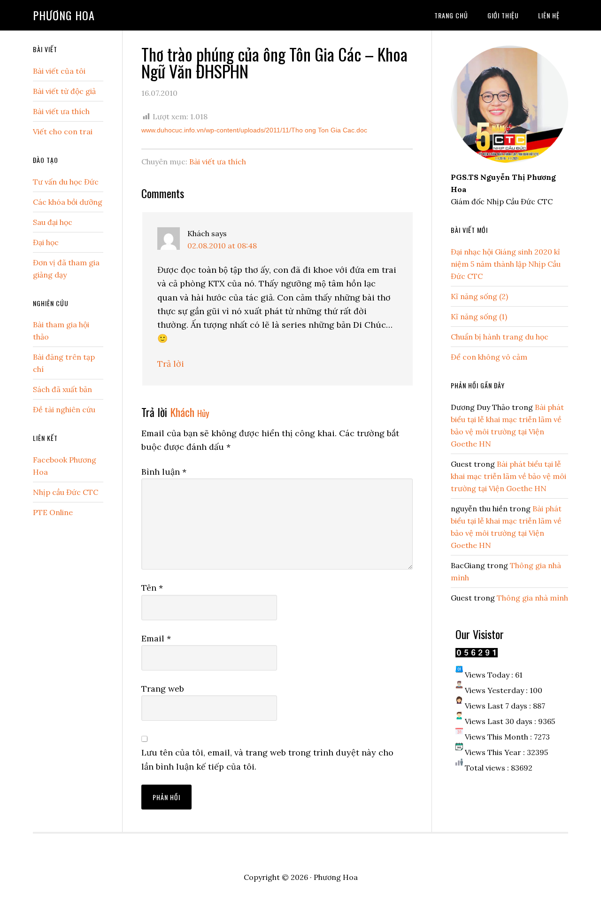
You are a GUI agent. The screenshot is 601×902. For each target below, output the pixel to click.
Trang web (162, 688)
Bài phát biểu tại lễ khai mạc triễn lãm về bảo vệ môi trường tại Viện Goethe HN (508, 476)
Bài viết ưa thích (217, 161)
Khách (182, 411)
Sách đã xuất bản (62, 389)
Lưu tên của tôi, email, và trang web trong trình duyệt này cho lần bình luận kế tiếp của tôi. (267, 759)
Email (156, 638)
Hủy (203, 413)
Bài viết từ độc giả (64, 91)
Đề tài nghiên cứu (64, 409)
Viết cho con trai (62, 131)
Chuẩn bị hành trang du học (499, 336)
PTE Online (53, 512)
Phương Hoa (64, 15)
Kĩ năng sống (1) (479, 316)
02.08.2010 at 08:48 (222, 245)
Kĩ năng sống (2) (479, 296)
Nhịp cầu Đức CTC (65, 492)
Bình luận (163, 471)
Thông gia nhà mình (532, 597)
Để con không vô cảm (489, 357)
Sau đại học (52, 222)
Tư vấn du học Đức (66, 181)
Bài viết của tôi (59, 71)
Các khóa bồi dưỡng (67, 202)
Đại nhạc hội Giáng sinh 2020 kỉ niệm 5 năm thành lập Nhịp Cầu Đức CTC (506, 264)
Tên (152, 587)
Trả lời (170, 363)
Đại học (46, 242)
